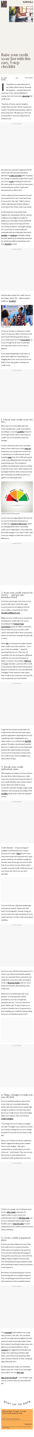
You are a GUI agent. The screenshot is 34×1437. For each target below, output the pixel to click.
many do (27, 448)
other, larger (11, 1212)
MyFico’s (27, 661)
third (18, 853)
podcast (14, 235)
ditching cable (24, 1218)
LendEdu (4, 793)
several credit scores (19, 524)
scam (11, 181)
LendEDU (20, 432)
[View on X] (17, 890)
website (4, 235)
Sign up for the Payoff (9, 1378)
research (4, 1350)
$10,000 (8, 244)
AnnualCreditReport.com (10, 613)
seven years (25, 340)
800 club (20, 1372)
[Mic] (4, 4)
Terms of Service (27, 1426)
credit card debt (15, 175)
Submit (28, 1424)
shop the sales (18, 1224)
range (9, 457)
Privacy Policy (6, 1427)
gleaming (26, 96)
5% (7, 643)
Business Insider (14, 983)
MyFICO (28, 741)
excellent (12, 301)
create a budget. (7, 1118)
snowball (8, 1332)
